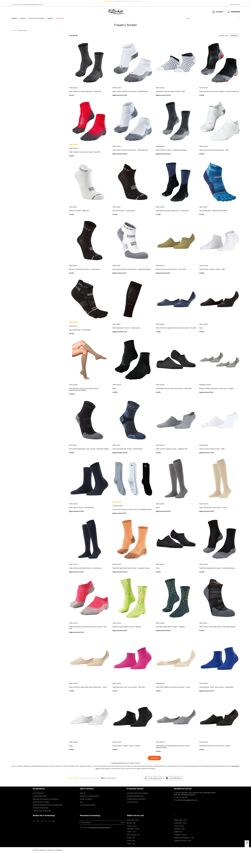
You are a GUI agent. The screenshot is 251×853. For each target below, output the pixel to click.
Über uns (83, 793)
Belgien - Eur (131, 823)
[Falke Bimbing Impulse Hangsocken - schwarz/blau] (176, 182)
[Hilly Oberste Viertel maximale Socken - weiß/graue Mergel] (133, 240)
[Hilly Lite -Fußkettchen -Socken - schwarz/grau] (89, 240)
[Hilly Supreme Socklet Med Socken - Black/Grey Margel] (219, 598)
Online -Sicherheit (86, 799)
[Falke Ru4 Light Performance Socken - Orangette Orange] (133, 539)
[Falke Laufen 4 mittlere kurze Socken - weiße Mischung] (133, 62)
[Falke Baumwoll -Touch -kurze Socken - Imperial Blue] (219, 658)
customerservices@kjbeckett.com (32, 4)
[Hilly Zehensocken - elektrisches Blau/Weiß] (219, 182)
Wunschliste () (235, 4)
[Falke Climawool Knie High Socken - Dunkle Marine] (89, 539)
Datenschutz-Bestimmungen (89, 796)
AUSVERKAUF (60, 18)
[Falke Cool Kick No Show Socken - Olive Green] (176, 240)
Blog (81, 802)
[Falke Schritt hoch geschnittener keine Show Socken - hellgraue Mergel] (176, 717)
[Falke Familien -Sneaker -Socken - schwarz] (133, 717)
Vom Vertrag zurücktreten (42, 811)
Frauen (22, 18)
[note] (125, 1)
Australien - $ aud (133, 820)
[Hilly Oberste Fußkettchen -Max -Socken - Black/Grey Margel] (89, 420)
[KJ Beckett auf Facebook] (34, 821)
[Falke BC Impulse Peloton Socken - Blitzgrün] (133, 598)
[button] (73, 144)
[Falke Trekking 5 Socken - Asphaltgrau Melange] (176, 121)
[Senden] (238, 18)
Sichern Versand (132, 802)
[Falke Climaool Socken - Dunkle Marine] (89, 479)
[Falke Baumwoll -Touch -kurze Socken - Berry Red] (133, 658)
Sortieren (234, 35)
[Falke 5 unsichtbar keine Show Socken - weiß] (219, 121)
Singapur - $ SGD (179, 829)
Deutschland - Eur (133, 834)
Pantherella (235, 766)
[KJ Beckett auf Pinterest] (41, 821)
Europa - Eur (131, 832)
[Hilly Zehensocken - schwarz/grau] (89, 299)
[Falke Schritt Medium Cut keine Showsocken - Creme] (176, 658)
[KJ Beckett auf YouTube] (53, 821)
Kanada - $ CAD (132, 826)
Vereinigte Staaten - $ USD (182, 840)
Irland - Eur (131, 838)
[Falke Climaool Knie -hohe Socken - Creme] (219, 479)
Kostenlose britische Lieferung (137, 793)
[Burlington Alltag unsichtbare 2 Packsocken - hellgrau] (219, 360)
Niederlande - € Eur (180, 820)
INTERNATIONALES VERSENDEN (136, 799)
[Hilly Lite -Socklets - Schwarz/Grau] (133, 182)
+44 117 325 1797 (16, 4)
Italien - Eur (131, 840)
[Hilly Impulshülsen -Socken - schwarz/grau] (133, 299)
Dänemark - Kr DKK (133, 829)
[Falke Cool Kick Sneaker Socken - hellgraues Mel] (176, 420)
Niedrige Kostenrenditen (135, 796)
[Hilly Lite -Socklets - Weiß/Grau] (89, 182)
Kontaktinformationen (40, 808)
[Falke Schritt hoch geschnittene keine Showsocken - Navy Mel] (176, 299)
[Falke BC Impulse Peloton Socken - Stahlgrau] (176, 598)
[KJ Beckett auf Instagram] (45, 821)
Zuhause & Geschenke (36, 18)
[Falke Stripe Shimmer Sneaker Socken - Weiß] (176, 62)
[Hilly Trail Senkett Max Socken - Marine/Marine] (133, 420)
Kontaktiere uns (38, 793)
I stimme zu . (96, 827)
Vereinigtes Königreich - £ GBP (184, 838)
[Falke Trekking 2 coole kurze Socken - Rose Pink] (89, 121)
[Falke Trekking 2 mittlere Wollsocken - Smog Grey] (89, 62)
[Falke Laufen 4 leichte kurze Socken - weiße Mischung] (133, 121)
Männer (14, 18)
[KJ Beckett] (116, 11)
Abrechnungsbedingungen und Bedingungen (47, 805)
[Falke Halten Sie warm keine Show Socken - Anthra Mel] (176, 360)
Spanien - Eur (178, 832)
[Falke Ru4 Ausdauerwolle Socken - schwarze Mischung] (219, 539)
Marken (50, 18)
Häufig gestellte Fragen (41, 802)
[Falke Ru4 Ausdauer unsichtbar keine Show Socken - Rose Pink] (89, 598)
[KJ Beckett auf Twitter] (38, 821)
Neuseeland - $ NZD (180, 823)
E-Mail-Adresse (85, 822)
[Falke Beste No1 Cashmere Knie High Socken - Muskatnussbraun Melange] (89, 360)
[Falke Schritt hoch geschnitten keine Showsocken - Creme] (89, 658)
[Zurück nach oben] (247, 847)
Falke (97, 768)
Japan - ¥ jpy (131, 843)
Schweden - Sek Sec (180, 834)
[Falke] (219, 299)
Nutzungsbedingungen (87, 805)
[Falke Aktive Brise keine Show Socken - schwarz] (219, 717)
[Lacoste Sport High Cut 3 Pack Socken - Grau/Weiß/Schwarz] (133, 479)
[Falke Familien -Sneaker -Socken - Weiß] (219, 240)
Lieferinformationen (39, 796)
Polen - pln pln (179, 826)
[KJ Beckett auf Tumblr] (49, 821)
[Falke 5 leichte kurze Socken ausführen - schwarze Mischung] (219, 62)
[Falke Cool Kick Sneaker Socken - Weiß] (219, 420)
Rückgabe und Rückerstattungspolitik (46, 799)
